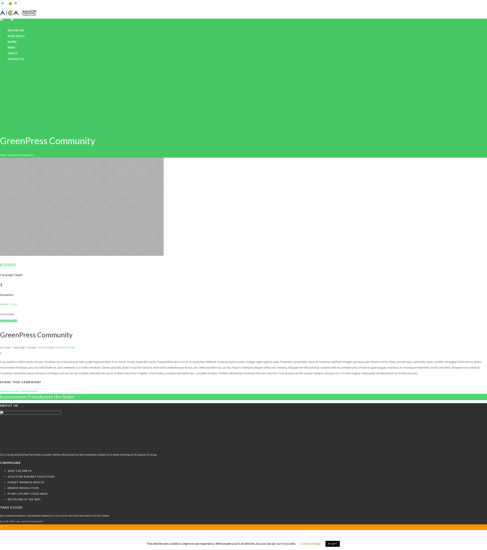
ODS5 (82, 515)
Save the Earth (20, 470)
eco (52, 515)
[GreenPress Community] (82, 254)
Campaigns (44, 347)
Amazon (12, 515)
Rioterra (103, 515)
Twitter (19, 391)
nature (73, 515)
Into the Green (60, 396)
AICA (3, 515)
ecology (62, 515)
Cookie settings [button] (310, 543)
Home (3, 155)
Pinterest (32, 391)
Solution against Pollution (31, 476)
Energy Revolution (23, 488)
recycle (91, 515)
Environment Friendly (22, 396)
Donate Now (8, 321)
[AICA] (18, 14)
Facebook (6, 391)
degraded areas (38, 515)
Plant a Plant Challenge (28, 493)
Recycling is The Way (24, 499)
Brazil (22, 515)
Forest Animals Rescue (26, 482)
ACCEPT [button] (332, 543)
